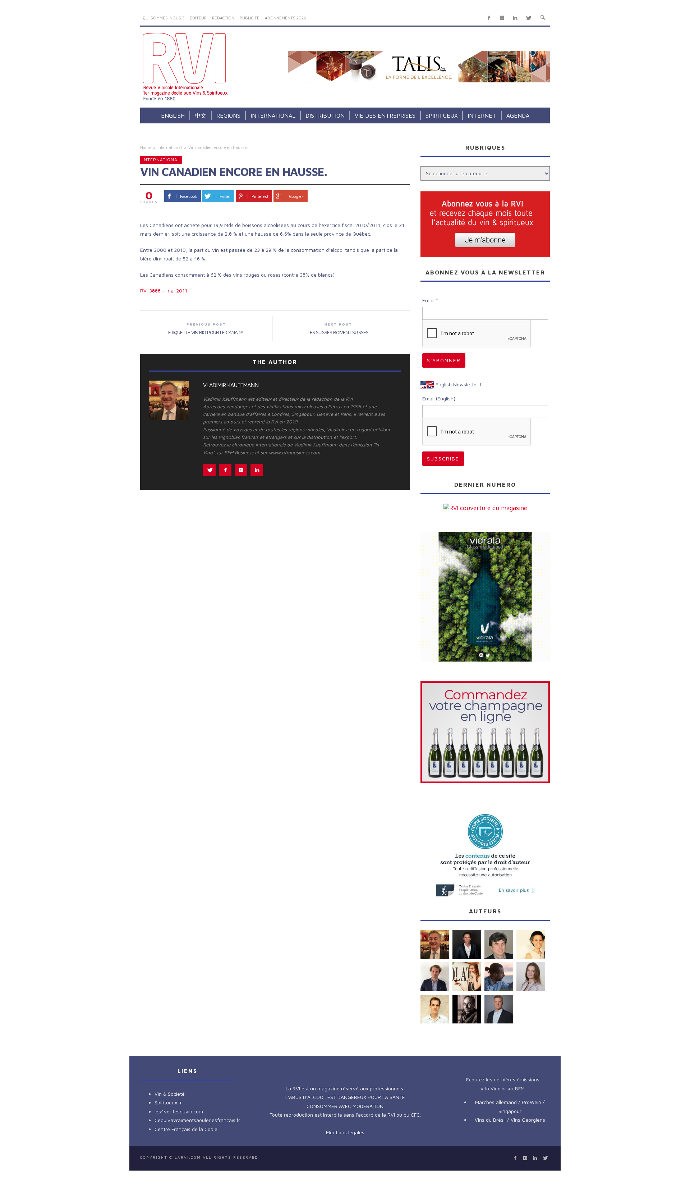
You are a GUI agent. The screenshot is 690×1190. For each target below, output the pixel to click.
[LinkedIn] (515, 18)
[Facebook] (489, 18)
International (169, 147)
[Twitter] (528, 18)
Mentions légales (345, 1132)
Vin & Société (170, 1094)
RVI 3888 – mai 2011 (163, 290)
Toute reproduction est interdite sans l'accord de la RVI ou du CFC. (345, 1115)
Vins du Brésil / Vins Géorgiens (510, 1120)
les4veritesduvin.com (179, 1111)
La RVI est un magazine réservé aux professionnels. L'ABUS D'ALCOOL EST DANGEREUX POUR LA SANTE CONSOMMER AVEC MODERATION (345, 1097)
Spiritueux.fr (168, 1102)
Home (145, 147)
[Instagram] (502, 18)
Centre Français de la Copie (186, 1129)
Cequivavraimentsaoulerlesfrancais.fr (197, 1120)
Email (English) (438, 398)
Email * (430, 300)
